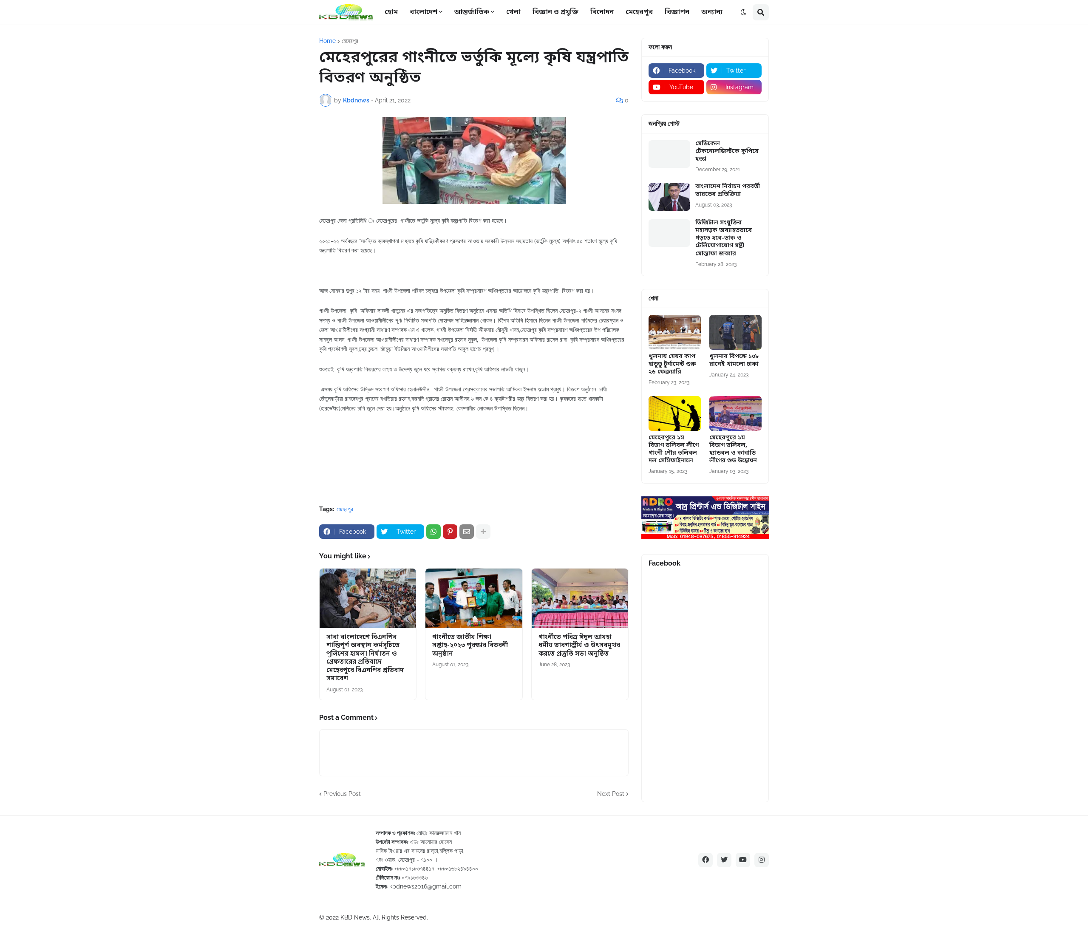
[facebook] (705, 860)
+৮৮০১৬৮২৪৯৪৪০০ (457, 868)
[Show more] (483, 531)
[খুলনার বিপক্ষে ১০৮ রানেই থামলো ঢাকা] (735, 332)
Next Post (610, 793)
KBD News (355, 917)
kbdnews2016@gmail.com (425, 886)
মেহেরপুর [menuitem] (639, 12)
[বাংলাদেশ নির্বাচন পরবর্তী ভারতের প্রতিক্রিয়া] (669, 197)
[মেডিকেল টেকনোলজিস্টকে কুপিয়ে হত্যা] (669, 154)
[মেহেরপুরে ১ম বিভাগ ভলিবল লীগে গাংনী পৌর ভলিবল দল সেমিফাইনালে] (675, 413)
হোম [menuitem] (391, 12)
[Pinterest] (450, 531)
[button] (743, 12)
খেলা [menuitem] (513, 12)
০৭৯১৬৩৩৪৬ (415, 877)
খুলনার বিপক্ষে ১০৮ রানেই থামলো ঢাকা (734, 360)
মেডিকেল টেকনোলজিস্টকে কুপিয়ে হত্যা (727, 151)
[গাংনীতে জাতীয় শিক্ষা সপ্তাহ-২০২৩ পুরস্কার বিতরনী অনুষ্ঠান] (473, 598)
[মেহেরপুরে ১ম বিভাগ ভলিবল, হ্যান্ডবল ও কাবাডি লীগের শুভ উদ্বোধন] (735, 413)
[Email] (466, 531)
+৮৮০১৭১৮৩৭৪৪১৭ (414, 868)
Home (327, 41)
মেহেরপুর (350, 41)
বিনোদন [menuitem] (602, 12)
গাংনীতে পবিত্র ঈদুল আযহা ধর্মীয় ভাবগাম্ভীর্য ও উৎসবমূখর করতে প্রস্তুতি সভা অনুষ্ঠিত (579, 646)
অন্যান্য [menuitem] (711, 12)
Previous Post (342, 793)
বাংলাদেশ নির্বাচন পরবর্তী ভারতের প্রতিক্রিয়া (727, 190)
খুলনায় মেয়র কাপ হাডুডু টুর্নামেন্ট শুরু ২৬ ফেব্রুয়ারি (672, 364)
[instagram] (761, 860)
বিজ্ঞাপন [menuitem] (677, 12)
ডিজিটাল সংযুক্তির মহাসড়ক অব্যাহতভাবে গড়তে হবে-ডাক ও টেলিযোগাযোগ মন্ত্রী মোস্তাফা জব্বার (723, 238)
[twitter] (724, 860)
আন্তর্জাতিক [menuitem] (471, 12)
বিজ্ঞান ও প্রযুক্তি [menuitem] (555, 12)
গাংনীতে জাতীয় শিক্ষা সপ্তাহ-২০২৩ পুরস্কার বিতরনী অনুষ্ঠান (470, 646)
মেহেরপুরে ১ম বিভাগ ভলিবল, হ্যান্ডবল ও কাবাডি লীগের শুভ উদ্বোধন (733, 449)
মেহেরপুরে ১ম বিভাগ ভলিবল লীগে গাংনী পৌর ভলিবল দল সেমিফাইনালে (674, 449)
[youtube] (743, 860)
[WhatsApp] (433, 531)
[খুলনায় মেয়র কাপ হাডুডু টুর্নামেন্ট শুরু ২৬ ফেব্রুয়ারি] (675, 332)
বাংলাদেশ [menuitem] (423, 12)
